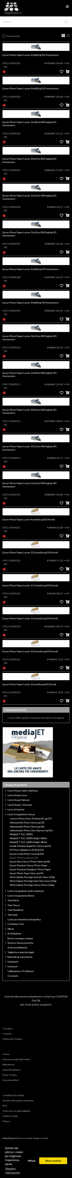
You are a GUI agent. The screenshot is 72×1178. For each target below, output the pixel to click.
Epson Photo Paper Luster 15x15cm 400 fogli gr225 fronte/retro (29, 197)
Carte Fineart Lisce (17, 795)
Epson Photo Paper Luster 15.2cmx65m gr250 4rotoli (30, 618)
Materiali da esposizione (19, 956)
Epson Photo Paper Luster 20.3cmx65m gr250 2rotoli (30, 651)
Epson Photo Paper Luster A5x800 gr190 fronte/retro (31, 269)
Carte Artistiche (15, 809)
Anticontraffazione (17, 947)
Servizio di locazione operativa (18, 1100)
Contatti (7, 1033)
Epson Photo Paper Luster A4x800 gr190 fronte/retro (31, 302)
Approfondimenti (11, 1069)
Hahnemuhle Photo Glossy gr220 (27, 822)
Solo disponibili (13, 36)
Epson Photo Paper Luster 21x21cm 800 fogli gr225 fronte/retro (29, 234)
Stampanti (12, 961)
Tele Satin (12, 914)
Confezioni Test (15, 923)
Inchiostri (12, 966)
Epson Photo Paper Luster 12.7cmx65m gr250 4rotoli (30, 585)
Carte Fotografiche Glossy (21, 814)
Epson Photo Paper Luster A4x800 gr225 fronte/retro (31, 88)
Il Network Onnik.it (12, 1038)
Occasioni (13, 976)
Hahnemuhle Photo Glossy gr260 (27, 826)
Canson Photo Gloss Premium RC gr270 (30, 818)
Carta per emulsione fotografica (24, 919)
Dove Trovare (10, 1074)
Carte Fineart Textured (19, 804)
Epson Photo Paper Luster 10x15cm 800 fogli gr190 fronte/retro (29, 338)
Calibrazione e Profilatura (21, 971)
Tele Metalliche (15, 909)
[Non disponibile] (4, 71)
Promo (6, 1054)
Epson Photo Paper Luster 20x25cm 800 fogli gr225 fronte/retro (29, 160)
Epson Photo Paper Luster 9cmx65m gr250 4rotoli (29, 519)
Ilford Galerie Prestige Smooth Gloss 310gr (32, 877)
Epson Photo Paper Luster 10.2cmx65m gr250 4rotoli (30, 552)
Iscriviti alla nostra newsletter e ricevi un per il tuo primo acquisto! (36, 1000)
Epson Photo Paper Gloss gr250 (26, 873)
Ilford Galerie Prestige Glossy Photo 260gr (32, 885)
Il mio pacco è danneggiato (16, 1110)
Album (10, 928)
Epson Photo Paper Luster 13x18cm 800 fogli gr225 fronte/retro (29, 124)
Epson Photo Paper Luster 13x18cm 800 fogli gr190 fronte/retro (29, 374)
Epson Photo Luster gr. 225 (24, 857)
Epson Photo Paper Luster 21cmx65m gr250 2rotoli (29, 684)
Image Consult (40, 1138)
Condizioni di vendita (13, 1095)
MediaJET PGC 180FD (21, 834)
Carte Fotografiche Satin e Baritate (25, 891)
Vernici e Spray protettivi (20, 942)
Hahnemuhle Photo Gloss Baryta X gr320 (31, 830)
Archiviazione (14, 933)
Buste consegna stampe (20, 938)
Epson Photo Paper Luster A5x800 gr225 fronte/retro (31, 55)
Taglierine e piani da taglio (20, 952)
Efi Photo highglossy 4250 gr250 (27, 850)
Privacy (6, 1121)
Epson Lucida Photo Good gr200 (27, 854)
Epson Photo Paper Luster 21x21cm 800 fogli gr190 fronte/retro (29, 485)
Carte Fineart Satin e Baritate (22, 790)
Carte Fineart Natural (18, 799)
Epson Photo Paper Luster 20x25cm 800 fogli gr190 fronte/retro (29, 411)
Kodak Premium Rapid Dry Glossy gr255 (30, 846)
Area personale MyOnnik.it (16, 1059)
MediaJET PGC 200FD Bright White (28, 838)
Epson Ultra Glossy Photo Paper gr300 (30, 861)
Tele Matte (13, 900)
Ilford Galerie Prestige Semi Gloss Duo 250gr (33, 881)
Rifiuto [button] (32, 1160)
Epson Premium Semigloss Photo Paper (30, 869)
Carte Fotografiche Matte (20, 895)
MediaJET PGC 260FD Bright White (28, 842)
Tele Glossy (13, 905)
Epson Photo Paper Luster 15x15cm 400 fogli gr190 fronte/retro (29, 448)
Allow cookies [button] (53, 1160)
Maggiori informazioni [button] (12, 1170)
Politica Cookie (10, 1116)
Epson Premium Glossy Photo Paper (28, 865)
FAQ (5, 1105)
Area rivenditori (11, 1080)
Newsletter (9, 1064)
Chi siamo (8, 1028)
